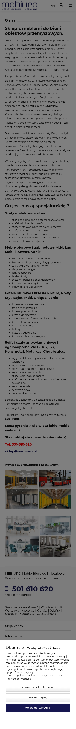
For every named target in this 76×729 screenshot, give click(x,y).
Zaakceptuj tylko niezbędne (38, 687)
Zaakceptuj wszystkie (38, 707)
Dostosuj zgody (38, 697)
